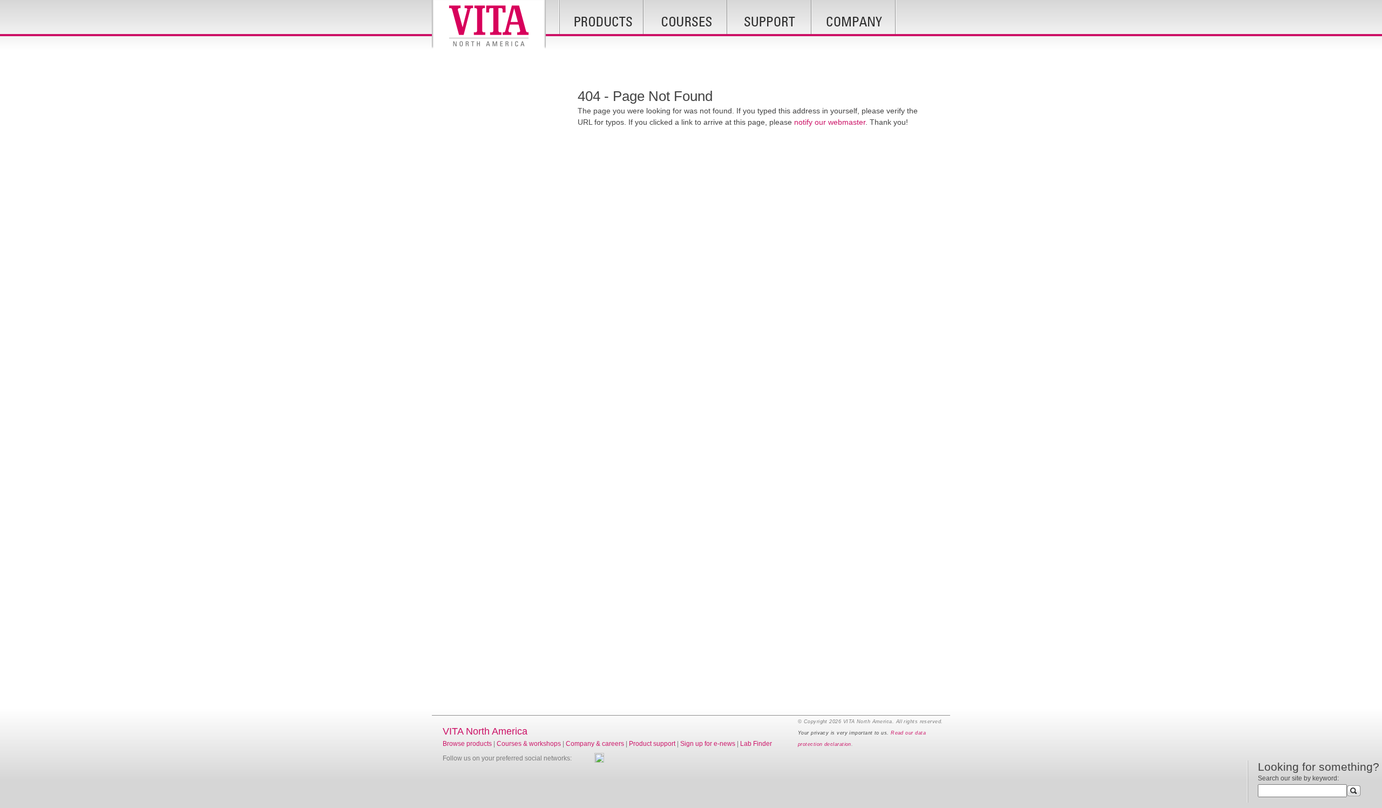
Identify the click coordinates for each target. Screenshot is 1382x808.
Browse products (467, 744)
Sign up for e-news (707, 744)
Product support (652, 744)
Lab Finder (756, 744)
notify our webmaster (829, 122)
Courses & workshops (529, 744)
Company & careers (595, 744)
